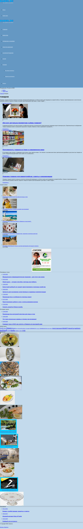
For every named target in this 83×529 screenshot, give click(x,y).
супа (23, 330)
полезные (38, 328)
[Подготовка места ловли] (8, 433)
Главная (2, 93)
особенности (33, 328)
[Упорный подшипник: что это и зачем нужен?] (10, 360)
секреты (17, 330)
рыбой (8, 330)
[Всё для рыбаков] (6, 2)
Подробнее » (6, 129)
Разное (5, 64)
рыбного (77, 328)
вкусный (20, 328)
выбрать (24, 328)
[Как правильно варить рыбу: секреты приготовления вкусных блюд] (11, 418)
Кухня (4, 58)
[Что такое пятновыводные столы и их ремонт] (9, 462)
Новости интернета (9, 76)
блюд (4, 328)
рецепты (71, 328)
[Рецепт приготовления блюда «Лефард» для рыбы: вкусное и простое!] (12, 505)
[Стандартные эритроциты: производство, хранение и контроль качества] (10, 232)
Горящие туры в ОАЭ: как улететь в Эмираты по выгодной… (17, 221)
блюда (9, 328)
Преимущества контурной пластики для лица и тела (15, 196)
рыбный (3, 330)
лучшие (27, 328)
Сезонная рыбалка (8, 53)
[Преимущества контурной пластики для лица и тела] (10, 195)
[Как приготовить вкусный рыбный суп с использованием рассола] (7, 476)
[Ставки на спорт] (9, 447)
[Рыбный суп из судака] (9, 346)
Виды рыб (5, 35)
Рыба (1, 328)
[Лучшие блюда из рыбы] (11, 389)
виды (17, 328)
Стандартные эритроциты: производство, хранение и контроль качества (20, 233)
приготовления (57, 328)
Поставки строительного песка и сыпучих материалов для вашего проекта (20, 245)
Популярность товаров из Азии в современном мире (23, 150)
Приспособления (8, 47)
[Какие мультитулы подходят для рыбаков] (9, 491)
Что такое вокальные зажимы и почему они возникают (16, 209)
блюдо (14, 328)
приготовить (49, 328)
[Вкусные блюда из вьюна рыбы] (9, 375)
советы (20, 330)
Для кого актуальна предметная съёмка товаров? (22, 123)
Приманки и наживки (9, 41)
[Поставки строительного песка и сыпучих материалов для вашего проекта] (10, 244)
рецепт (65, 328)
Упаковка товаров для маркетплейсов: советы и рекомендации (27, 176)
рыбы (13, 330)
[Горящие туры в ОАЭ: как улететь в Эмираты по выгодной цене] (10, 220)
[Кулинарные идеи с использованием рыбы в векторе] (7, 404)
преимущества (43, 328)
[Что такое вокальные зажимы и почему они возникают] (10, 208)
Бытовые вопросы (9, 70)
